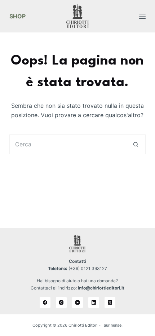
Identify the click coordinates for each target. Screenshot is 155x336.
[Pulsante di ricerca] (136, 144)
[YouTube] (77, 302)
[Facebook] (45, 302)
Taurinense (111, 325)
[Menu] (142, 16)
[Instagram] (61, 302)
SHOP (17, 16)
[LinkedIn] (93, 302)
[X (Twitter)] (110, 302)
